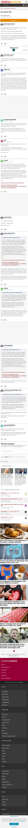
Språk (3, 654)
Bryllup (4, 805)
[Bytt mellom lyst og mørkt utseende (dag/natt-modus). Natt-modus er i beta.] (18, 655)
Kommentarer (6, 745)
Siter (5, 43)
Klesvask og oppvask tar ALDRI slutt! (9, 498)
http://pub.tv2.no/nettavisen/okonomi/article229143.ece (12, 182)
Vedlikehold (5, 702)
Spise (3, 776)
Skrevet (8, 25)
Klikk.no (21, 682)
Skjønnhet (5, 799)
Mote (3, 792)
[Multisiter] (2, 44)
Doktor (9, 660)
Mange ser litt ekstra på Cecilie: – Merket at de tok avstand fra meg (7, 476)
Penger (4, 761)
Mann (3, 802)
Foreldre (5, 709)
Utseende (8, 654)
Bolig (4, 687)
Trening (3, 672)
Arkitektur (5, 691)
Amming (4, 728)
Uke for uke (5, 722)
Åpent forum (9, 16)
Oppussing (5, 697)
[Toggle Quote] (2, 237)
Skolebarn (5, 733)
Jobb (3, 751)
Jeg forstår (14, 823)
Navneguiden (6, 720)
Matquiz (4, 787)
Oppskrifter (5, 774)
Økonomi (4, 705)
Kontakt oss (23, 654)
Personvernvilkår (15, 654)
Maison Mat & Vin (7, 784)
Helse (3, 664)
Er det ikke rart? (4, 517)
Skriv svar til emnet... (7, 451)
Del (7, 456)
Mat (3, 759)
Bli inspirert (5, 694)
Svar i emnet (14, 20)
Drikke (4, 779)
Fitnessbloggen (6, 678)
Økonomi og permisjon (9, 736)
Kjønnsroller (5, 748)
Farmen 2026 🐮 (4, 511)
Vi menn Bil (5, 814)
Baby (3, 725)
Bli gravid (4, 714)
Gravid (4, 717)
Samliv (4, 753)
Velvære (4, 675)
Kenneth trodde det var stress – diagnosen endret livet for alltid (21, 476)
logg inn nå (9, 446)
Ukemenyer (5, 771)
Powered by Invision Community (14, 657)
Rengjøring (5, 699)
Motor (4, 809)
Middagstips (5, 782)
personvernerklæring (22, 821)
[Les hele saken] (7, 471)
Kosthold (4, 670)
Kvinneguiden (6, 741)
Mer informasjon (14, 826)
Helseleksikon (5, 667)
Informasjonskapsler (13, 655)
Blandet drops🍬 (4, 493)
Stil (3, 796)
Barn (3, 730)
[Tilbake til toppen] (14, 650)
